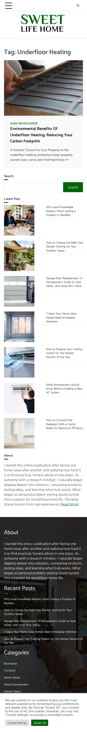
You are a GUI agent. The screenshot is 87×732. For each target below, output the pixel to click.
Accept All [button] (40, 722)
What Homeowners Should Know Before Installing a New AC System (64, 388)
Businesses (10, 663)
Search (73, 187)
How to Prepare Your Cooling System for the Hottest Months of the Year (64, 352)
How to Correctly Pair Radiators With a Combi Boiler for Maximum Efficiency (64, 423)
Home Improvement (24, 123)
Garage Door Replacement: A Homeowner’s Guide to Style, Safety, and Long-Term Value (64, 282)
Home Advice (12, 677)
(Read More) (69, 504)
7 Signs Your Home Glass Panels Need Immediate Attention (61, 317)
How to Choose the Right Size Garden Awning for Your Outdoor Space (64, 246)
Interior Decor (12, 691)
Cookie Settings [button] (17, 722)
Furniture (9, 670)
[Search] (78, 6)
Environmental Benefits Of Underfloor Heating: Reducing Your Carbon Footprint (41, 135)
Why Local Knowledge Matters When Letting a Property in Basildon (60, 210)
